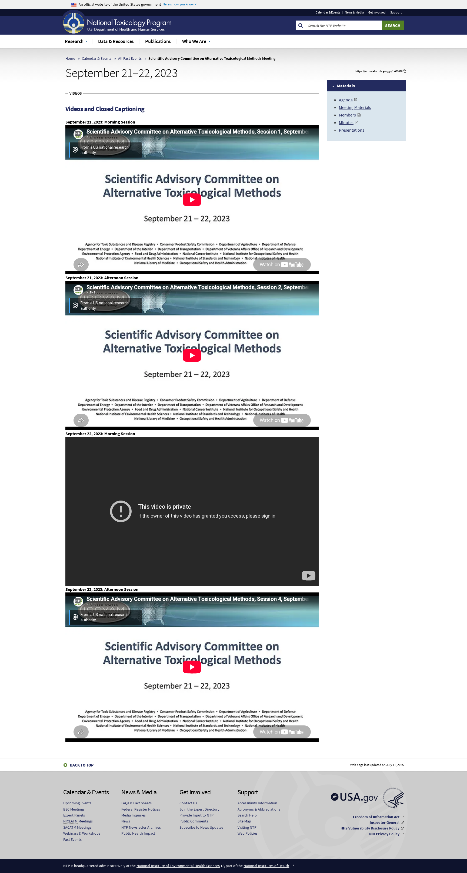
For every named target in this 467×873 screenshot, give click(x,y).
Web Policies (248, 833)
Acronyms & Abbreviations (259, 809)
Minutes (346, 122)
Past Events (72, 839)
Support (396, 12)
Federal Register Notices (140, 809)
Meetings (74, 809)
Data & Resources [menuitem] (116, 41)
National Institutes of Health (266, 865)
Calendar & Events (328, 12)
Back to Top (82, 765)
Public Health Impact (138, 833)
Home (70, 58)
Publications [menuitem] (158, 41)
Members (347, 115)
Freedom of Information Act (376, 816)
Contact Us (188, 803)
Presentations (351, 130)
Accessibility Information (257, 803)
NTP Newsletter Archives (141, 827)
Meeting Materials (355, 107)
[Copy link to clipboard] (404, 71)
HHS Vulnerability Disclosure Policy (370, 828)
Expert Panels (74, 815)
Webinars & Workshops (81, 833)
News (125, 821)
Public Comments (193, 821)
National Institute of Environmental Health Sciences (178, 865)
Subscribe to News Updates (201, 827)
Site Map (244, 821)
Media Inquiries (133, 815)
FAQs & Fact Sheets (136, 803)
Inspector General (384, 822)
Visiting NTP (247, 827)
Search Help (247, 815)
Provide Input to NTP (196, 815)
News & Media (354, 12)
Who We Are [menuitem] (194, 41)
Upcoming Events (77, 803)
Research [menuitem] (74, 41)
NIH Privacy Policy (384, 833)
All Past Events (130, 58)
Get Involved (377, 12)
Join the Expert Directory (199, 809)
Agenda (346, 99)
